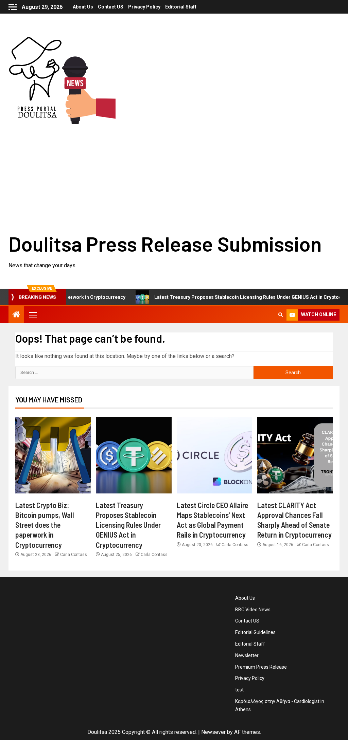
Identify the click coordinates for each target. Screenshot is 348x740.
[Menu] (32, 314)
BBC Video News (253, 609)
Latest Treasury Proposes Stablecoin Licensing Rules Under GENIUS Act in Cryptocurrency (128, 525)
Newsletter (247, 655)
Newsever (213, 732)
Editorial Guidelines (255, 632)
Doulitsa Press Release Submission (165, 243)
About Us (83, 7)
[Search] (280, 314)
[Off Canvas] (12, 7)
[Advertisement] (174, 175)
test (239, 689)
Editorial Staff (180, 7)
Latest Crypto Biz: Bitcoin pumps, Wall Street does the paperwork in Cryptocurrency (44, 525)
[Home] (16, 315)
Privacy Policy (144, 7)
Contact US (110, 7)
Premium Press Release (261, 667)
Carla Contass (73, 554)
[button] (32, 314)
